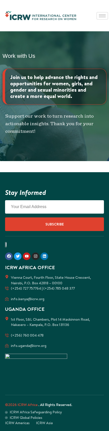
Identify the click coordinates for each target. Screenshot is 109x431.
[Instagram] (35, 256)
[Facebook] (9, 256)
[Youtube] (26, 256)
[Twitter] (18, 256)
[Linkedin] (44, 256)
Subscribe (54, 224)
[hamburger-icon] (102, 15)
